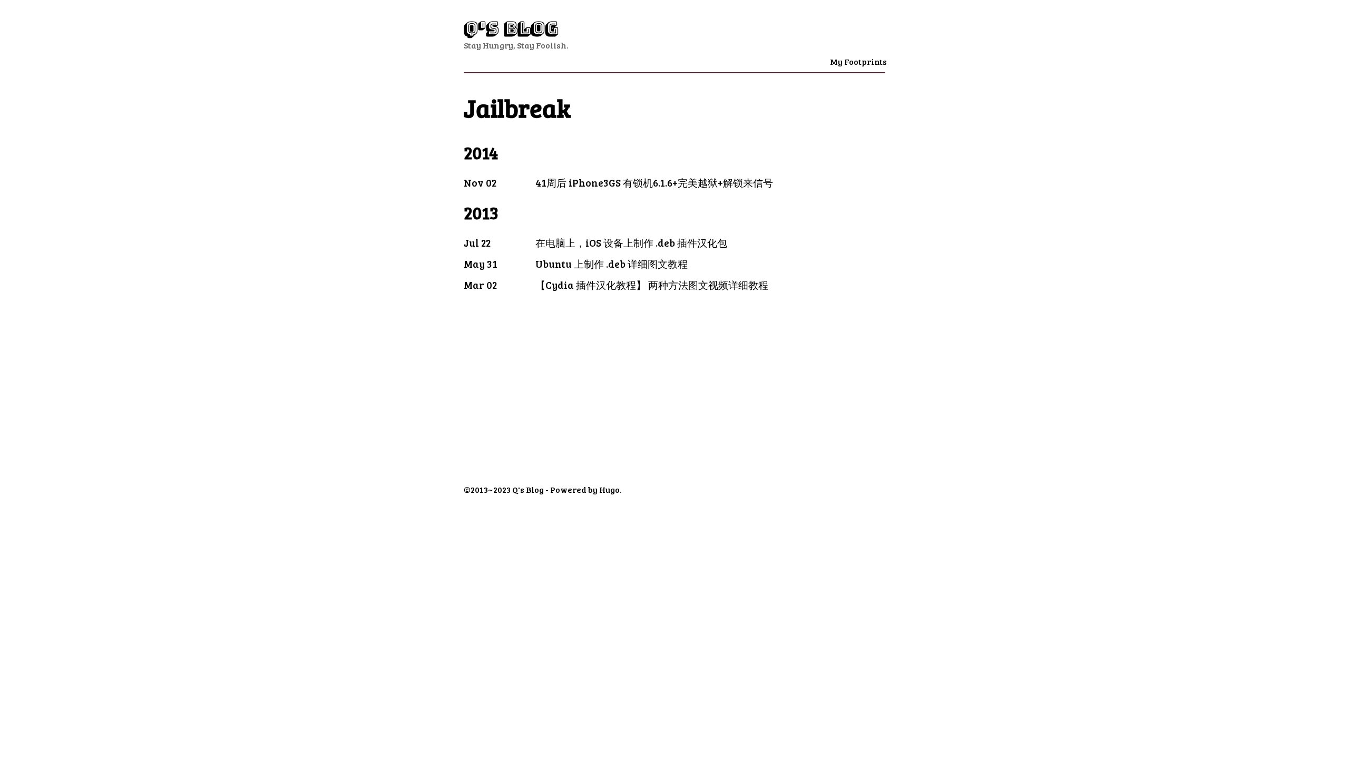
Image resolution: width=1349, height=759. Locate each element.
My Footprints (858, 61)
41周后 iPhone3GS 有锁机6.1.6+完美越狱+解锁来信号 (654, 182)
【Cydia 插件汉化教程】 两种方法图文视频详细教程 (651, 284)
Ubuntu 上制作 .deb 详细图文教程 (611, 263)
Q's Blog (511, 28)
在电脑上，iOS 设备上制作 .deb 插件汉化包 (631, 242)
